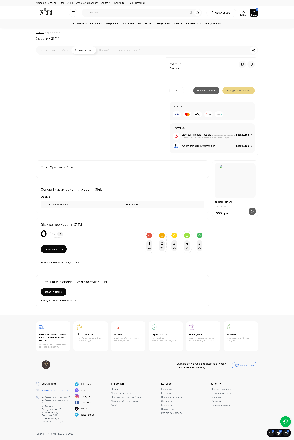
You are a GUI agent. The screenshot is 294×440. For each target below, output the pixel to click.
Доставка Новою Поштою (196, 134)
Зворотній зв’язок (221, 405)
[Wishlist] (251, 64)
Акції (70, 3)
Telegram (86, 384)
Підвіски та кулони (172, 397)
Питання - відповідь (128, 50)
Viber (84, 390)
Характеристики (83, 50)
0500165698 (222, 12)
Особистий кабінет (87, 3)
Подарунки (167, 409)
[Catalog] (73, 13)
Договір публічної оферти (125, 401)
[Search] (191, 12)
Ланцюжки (167, 401)
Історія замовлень (221, 393)
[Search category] (86, 12)
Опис (65, 50)
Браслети (166, 405)
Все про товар (48, 50)
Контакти (119, 3)
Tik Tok (84, 408)
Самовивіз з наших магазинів (198, 146)
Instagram (86, 396)
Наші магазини (136, 3)
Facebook (86, 402)
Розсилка (216, 401)
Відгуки (104, 50)
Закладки (106, 3)
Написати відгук (54, 249)
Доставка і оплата (46, 3)
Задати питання (54, 292)
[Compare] (242, 64)
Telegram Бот (88, 414)
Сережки (166, 393)
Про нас (115, 389)
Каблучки (166, 389)
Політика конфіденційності (126, 397)
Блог (61, 3)
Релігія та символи (172, 413)
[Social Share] (253, 50)
